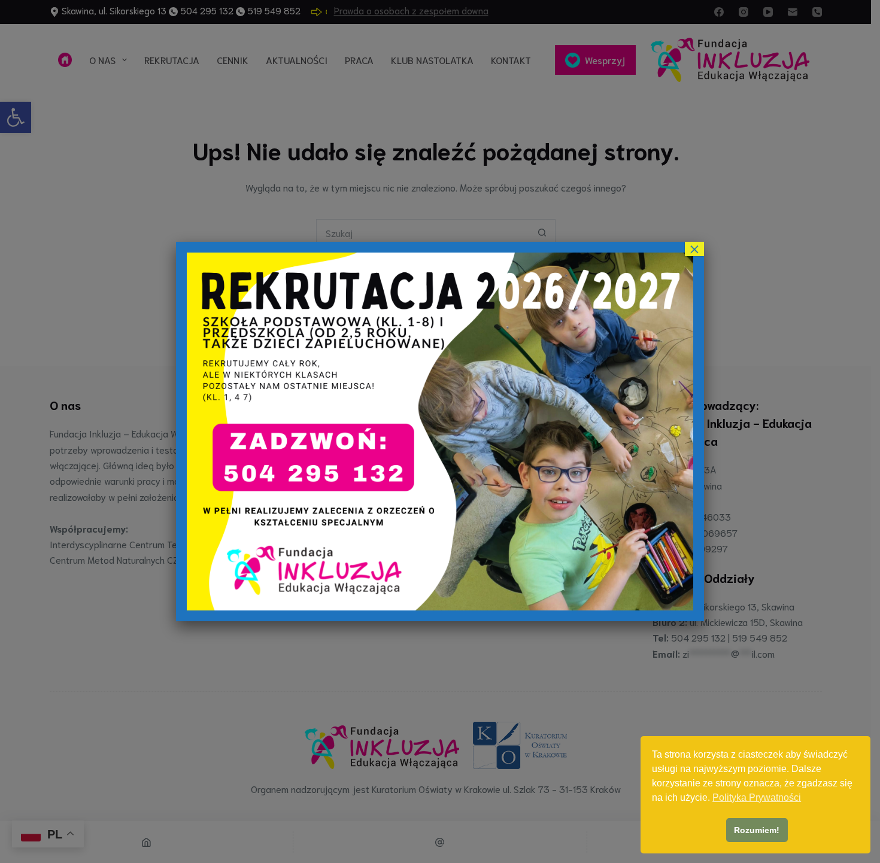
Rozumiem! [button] (756, 830)
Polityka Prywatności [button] (756, 797)
